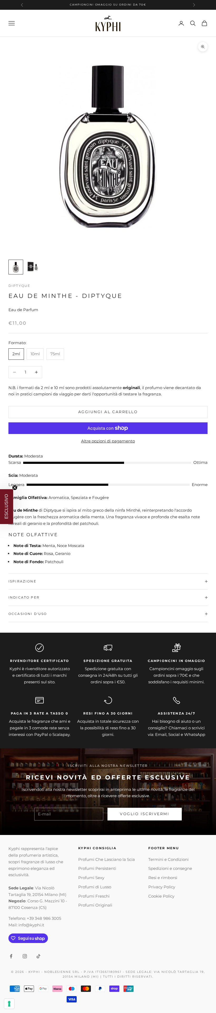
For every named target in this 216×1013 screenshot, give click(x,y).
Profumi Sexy (91, 877)
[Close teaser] (14, 487)
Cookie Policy (161, 896)
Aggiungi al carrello (108, 411)
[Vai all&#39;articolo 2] (32, 267)
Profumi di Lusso (94, 886)
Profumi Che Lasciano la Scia (106, 859)
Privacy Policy (161, 886)
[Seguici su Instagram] (24, 956)
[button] (6, 506)
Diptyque (19, 286)
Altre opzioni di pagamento (108, 441)
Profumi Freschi (94, 896)
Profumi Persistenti (97, 868)
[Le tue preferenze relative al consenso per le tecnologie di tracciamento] (9, 1004)
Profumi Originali (95, 905)
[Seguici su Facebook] (11, 956)
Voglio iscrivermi (144, 813)
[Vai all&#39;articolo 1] (15, 267)
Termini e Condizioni (168, 859)
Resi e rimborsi (162, 877)
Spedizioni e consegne (170, 868)
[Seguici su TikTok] (38, 956)
